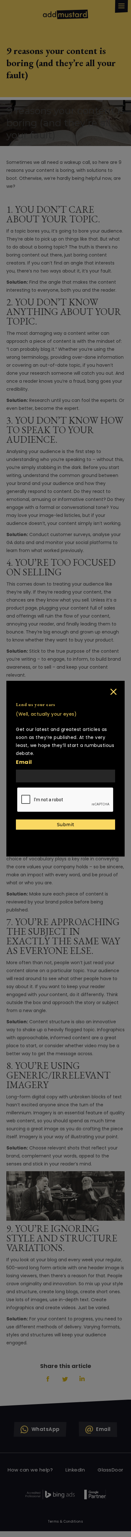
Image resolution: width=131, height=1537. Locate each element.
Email (24, 762)
